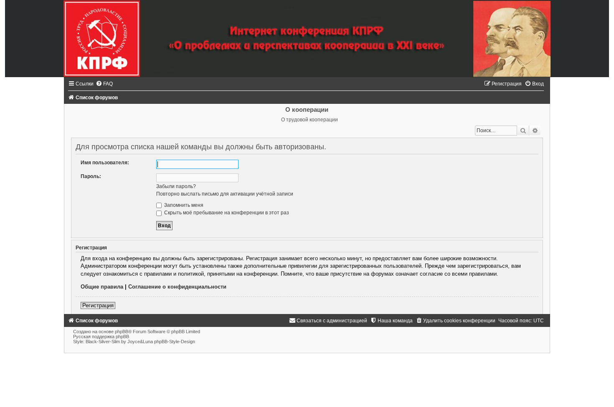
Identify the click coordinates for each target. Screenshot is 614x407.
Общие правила (102, 287)
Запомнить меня (183, 205)
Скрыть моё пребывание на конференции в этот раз (226, 213)
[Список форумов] (307, 38)
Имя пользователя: (105, 163)
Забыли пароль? (176, 186)
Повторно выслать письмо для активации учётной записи (224, 194)
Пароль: (91, 176)
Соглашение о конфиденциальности (177, 287)
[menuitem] (104, 84)
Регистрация (98, 305)
